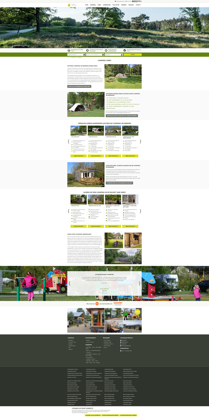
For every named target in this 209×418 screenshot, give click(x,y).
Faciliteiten (116, 4)
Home (86, 4)
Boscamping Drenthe (127, 398)
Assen (94, 362)
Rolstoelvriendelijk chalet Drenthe (111, 390)
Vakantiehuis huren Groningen (129, 388)
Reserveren (71, 349)
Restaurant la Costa (72, 342)
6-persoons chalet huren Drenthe (74, 394)
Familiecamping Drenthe (91, 400)
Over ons (105, 347)
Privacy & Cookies (107, 345)
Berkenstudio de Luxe (95, 205)
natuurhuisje (94, 354)
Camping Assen (89, 402)
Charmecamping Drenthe (72, 400)
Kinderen (123, 4)
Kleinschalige (88, 347)
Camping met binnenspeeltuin (110, 373)
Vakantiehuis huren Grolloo (128, 386)
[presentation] (68, 141)
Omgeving (131, 4)
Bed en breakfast (89, 357)
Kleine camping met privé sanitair (130, 371)
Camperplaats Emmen (71, 371)
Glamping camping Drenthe (110, 400)
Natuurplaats (75, 136)
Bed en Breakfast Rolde (109, 396)
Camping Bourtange (127, 402)
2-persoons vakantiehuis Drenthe (130, 390)
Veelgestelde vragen (107, 342)
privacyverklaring (83, 412)
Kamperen (93, 4)
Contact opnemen (107, 340)
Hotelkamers (88, 359)
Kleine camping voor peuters (129, 396)
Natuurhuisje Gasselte (71, 382)
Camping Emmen (70, 404)
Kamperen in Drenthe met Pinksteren (130, 377)
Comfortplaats (93, 136)
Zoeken (133, 54)
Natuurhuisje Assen (90, 382)
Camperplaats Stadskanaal (109, 371)
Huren (99, 4)
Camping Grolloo (107, 404)
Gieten (93, 360)
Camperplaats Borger (108, 369)
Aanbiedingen (107, 4)
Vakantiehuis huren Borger (91, 386)
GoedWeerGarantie (72, 345)
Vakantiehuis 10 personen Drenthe (93, 394)
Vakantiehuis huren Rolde (72, 388)
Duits (139, 1)
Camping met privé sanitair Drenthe (74, 373)
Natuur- (87, 350)
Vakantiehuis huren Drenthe (73, 390)
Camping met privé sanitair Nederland (94, 373)
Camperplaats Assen (127, 369)
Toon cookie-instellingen (110, 415)
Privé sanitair (88, 352)
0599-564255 (124, 343)
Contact (138, 4)
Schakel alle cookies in (93, 415)
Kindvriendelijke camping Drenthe (74, 398)
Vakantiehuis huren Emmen (110, 388)
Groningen (98, 362)
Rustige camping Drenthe (91, 398)
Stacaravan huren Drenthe (109, 384)
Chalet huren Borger (127, 380)
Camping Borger (107, 402)
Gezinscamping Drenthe (128, 400)
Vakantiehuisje (88, 354)
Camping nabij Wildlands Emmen (111, 375)
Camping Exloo (89, 404)
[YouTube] (137, 1)
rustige (93, 347)
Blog (69, 347)
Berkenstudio (75, 205)
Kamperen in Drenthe (71, 377)
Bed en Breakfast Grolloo (91, 396)
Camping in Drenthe (71, 402)
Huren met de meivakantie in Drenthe (131, 375)
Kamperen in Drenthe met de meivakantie (94, 380)
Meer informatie (78, 155)
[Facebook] (133, 1)
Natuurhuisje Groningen (72, 384)
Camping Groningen (127, 404)
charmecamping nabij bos (95, 350)
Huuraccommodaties (90, 342)
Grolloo (96, 360)
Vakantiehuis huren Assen (91, 388)
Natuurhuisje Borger (108, 382)
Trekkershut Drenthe (127, 384)
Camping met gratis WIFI (128, 373)
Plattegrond (71, 340)
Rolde (87, 362)
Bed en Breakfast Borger (72, 396)
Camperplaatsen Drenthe (72, 369)
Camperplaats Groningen (91, 371)
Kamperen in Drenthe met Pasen (74, 380)
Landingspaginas (73, 57)
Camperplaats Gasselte (90, 369)
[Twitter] (135, 1)
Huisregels (70, 343)
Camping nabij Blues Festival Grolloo (74, 375)
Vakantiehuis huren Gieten (109, 386)
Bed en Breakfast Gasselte (128, 394)
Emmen (90, 362)
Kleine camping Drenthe (109, 398)
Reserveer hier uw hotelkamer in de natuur (119, 183)
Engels (141, 1)
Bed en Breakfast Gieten (109, 394)
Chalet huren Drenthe (108, 380)
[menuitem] (86, 5)
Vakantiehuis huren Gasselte (73, 386)
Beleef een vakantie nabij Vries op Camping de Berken (122, 115)
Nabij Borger (88, 360)
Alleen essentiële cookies (128, 415)
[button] (102, 293)
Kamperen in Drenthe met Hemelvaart (94, 377)
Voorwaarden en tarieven (108, 343)
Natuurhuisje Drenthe (90, 384)
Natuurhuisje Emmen (127, 382)
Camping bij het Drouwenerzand (92, 375)
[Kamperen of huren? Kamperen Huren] (76, 54)
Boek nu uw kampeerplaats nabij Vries (79, 86)
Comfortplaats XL (111, 136)
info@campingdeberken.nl (126, 345)
